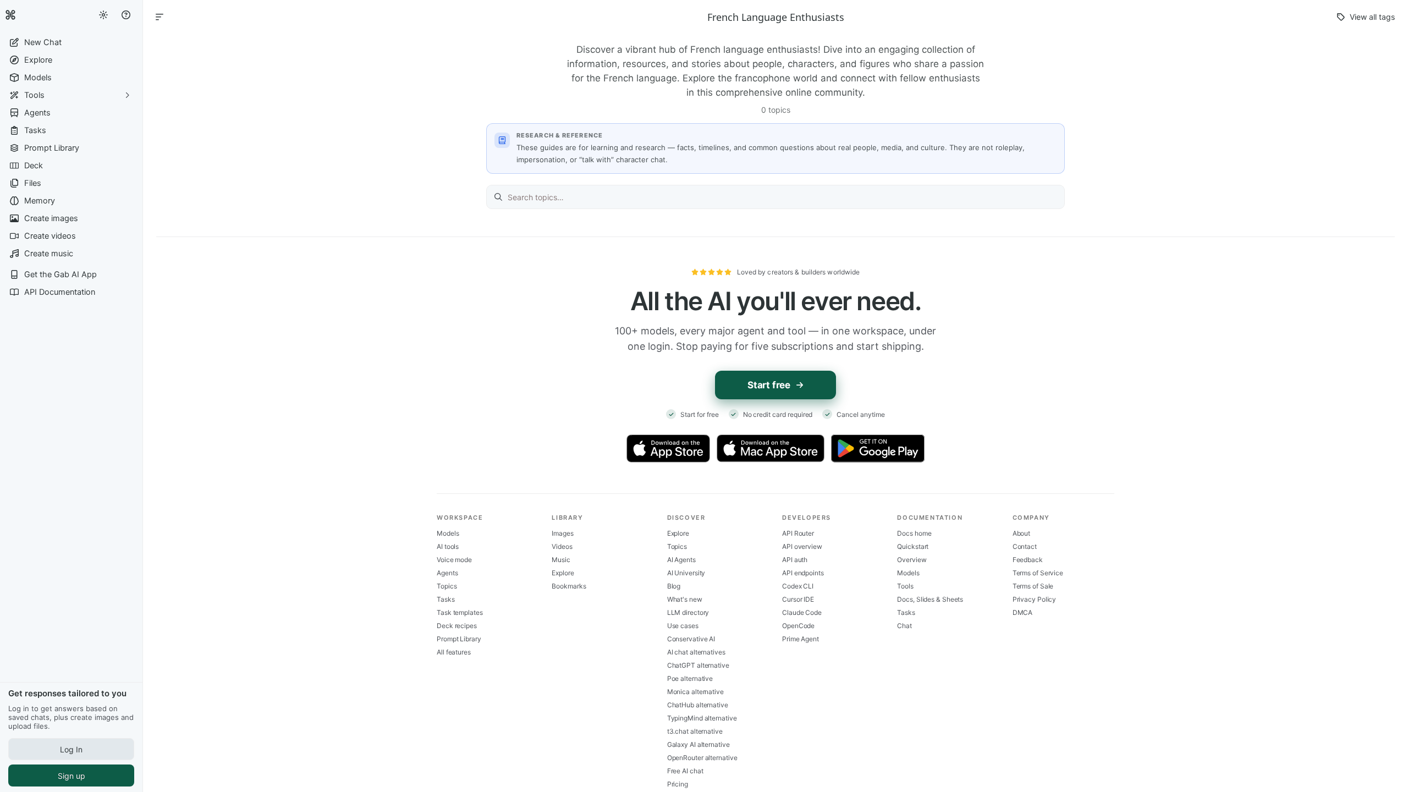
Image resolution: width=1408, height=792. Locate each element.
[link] (10, 15)
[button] (71, 42)
